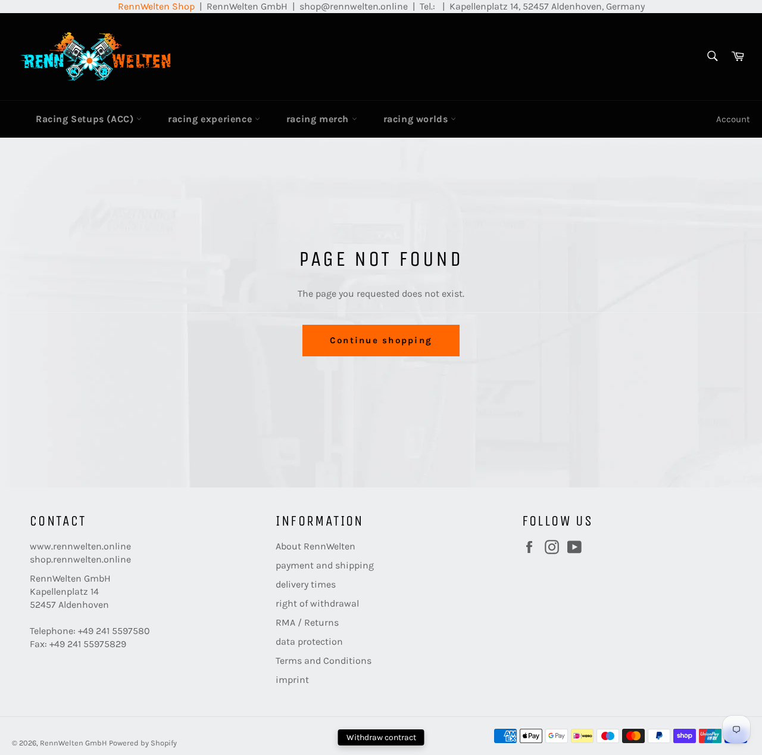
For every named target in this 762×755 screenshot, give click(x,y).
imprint (292, 679)
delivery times (306, 584)
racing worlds (417, 119)
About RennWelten (315, 546)
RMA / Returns (307, 622)
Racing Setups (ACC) (86, 119)
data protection (309, 641)
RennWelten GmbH (73, 742)
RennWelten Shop (156, 6)
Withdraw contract (381, 737)
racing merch (319, 119)
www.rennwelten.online (80, 546)
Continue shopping (381, 340)
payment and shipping (325, 565)
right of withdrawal (317, 603)
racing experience (211, 119)
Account (733, 119)
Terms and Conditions (323, 660)
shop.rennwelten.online (80, 559)
